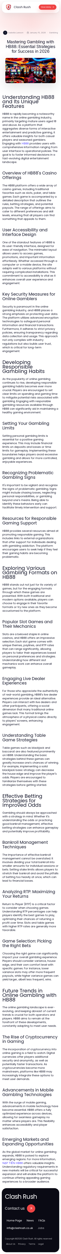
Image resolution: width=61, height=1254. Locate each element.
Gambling (53, 32)
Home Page (14, 1220)
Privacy (22, 1244)
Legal (41, 1244)
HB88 (25, 143)
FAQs (41, 1220)
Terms (32, 1244)
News (30, 1220)
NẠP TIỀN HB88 (12, 1163)
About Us (10, 1244)
